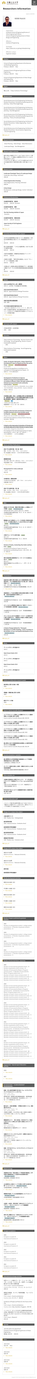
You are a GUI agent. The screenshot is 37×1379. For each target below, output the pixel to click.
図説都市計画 (7, 459)
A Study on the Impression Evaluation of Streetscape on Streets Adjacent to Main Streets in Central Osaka (18, 426)
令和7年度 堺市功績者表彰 (11, 300)
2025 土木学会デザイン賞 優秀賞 (13, 284)
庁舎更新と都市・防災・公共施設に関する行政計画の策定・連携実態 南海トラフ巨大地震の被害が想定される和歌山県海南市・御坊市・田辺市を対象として (18, 397)
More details (8, 315)
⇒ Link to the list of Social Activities (14, 1085)
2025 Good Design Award (11, 289)
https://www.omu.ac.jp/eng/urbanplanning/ (18, 48)
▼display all (6, 135)
